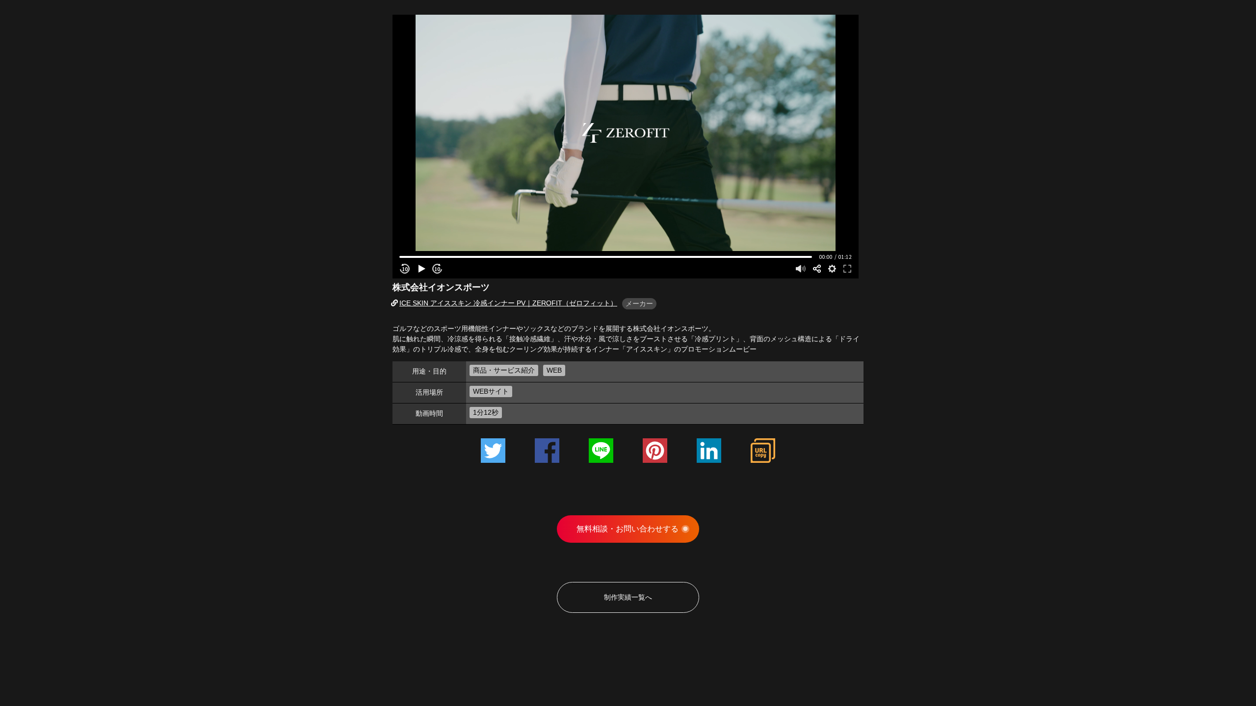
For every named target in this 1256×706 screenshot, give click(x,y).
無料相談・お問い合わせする (627, 529)
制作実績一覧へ (628, 597)
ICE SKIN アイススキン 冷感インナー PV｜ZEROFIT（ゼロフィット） (508, 303)
